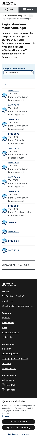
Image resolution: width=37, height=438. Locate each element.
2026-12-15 (13, 250)
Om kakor (5, 416)
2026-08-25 (14, 206)
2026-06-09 (14, 177)
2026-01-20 (13, 91)
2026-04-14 (13, 148)
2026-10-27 (13, 232)
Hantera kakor (9, 368)
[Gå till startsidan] (9, 3)
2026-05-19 (13, 163)
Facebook (10, 390)
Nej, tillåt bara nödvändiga (19, 427)
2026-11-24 (13, 241)
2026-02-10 (13, 105)
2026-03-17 (13, 134)
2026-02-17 (13, 119)
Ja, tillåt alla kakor (19, 421)
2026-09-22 (14, 222)
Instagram (11, 385)
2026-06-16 (13, 191)
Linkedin (10, 380)
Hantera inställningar (20, 434)
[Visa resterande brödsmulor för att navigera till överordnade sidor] (31, 15)
